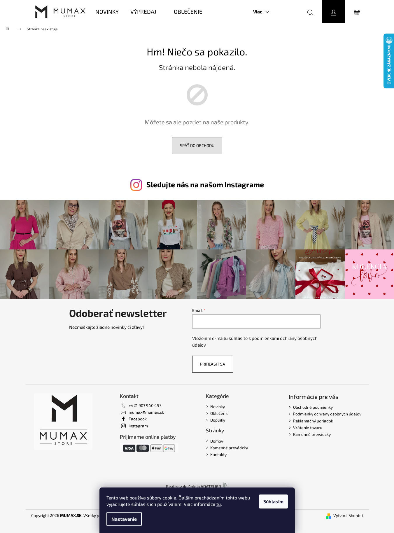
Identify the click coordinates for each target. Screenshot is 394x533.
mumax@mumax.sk (146, 412)
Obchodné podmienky (313, 407)
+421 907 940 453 (145, 405)
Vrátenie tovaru (307, 427)
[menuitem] (107, 12)
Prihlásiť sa (212, 363)
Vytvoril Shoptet (348, 515)
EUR (285, 11)
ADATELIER (211, 486)
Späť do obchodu (197, 145)
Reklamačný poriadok (313, 420)
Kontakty (218, 454)
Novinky (217, 406)
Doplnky (217, 419)
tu (218, 504)
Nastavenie (124, 519)
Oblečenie (219, 413)
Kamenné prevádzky (229, 447)
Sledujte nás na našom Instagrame (205, 184)
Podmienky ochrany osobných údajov (327, 413)
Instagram (138, 425)
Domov (216, 440)
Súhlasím (273, 501)
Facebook (138, 418)
